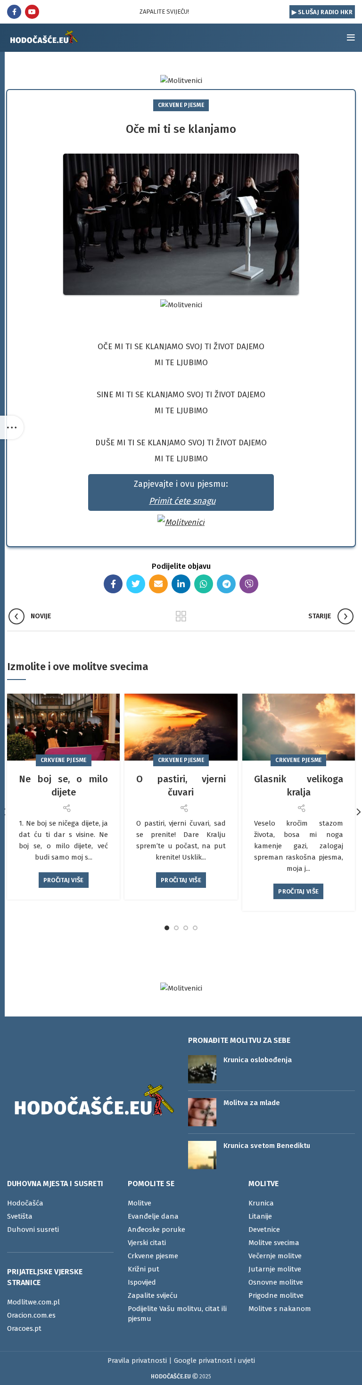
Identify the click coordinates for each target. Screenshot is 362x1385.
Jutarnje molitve (274, 1269)
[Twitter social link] (135, 583)
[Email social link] (158, 583)
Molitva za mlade (251, 1102)
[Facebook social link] (14, 12)
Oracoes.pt (24, 1328)
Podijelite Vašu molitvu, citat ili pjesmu (177, 1313)
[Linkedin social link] (181, 583)
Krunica (261, 1203)
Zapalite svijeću (153, 1295)
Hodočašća (25, 1203)
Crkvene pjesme (181, 105)
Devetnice (264, 1229)
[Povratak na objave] (181, 616)
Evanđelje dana (153, 1216)
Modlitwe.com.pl (33, 1302)
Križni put (143, 1269)
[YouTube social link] (32, 12)
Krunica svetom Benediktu (266, 1145)
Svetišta (20, 1216)
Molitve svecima (273, 1242)
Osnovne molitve (275, 1282)
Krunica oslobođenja (257, 1060)
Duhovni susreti (33, 1229)
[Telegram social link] (226, 583)
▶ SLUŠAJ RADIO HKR (322, 12)
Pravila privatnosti (137, 1360)
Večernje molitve (275, 1256)
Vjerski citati (147, 1242)
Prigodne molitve (276, 1295)
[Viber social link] (248, 583)
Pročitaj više (63, 880)
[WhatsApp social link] (203, 583)
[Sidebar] (12, 427)
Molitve (139, 1203)
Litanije (260, 1216)
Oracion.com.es (31, 1315)
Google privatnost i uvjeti (214, 1360)
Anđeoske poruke (156, 1229)
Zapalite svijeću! (164, 11)
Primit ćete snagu (182, 501)
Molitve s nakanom (279, 1308)
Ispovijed (142, 1282)
